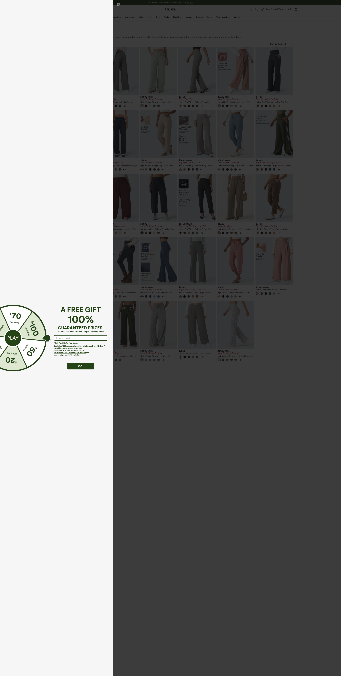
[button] (13, 338)
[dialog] (170, 338)
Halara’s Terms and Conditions (65, 353)
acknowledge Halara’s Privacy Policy (67, 355)
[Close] (118, 4)
